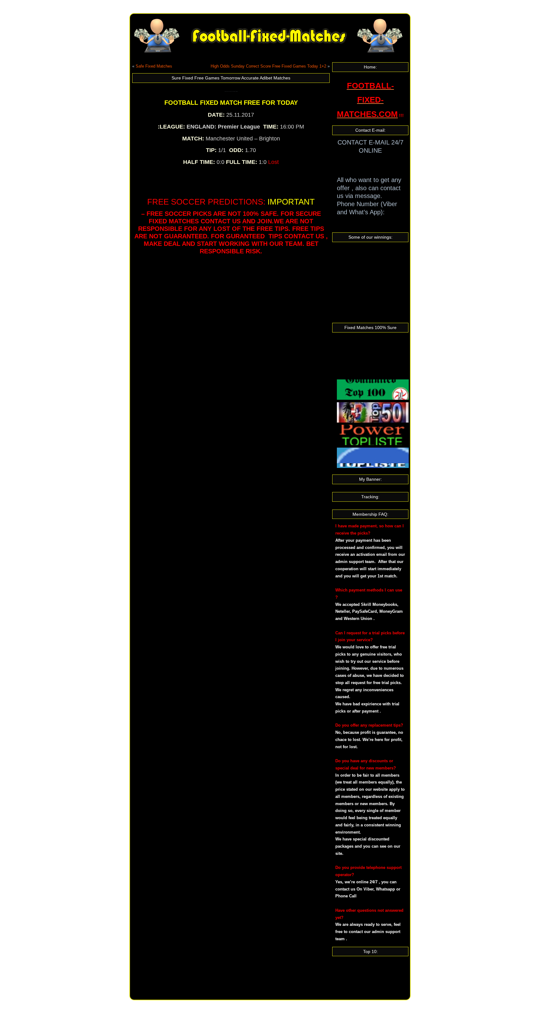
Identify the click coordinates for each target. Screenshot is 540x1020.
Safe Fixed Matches (154, 66)
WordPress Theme (275, 1005)
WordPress (246, 1005)
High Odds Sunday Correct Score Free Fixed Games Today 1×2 (268, 66)
